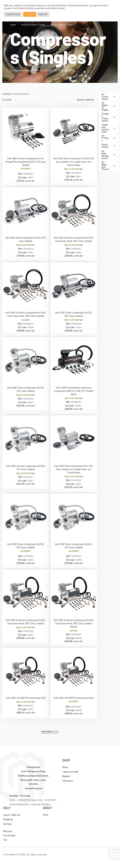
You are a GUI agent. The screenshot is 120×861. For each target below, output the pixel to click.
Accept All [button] (29, 14)
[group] (73, 360)
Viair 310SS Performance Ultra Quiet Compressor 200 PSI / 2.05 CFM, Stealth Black (73, 391)
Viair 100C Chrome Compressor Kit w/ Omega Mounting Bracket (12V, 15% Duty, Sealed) (25, 161)
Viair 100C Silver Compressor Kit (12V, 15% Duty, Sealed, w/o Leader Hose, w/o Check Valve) (73, 161)
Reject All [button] (43, 14)
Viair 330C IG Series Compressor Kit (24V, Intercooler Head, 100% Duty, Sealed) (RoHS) (73, 623)
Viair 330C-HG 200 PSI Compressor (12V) (26, 697)
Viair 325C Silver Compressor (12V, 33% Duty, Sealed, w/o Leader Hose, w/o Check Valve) (73, 469)
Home (13, 24)
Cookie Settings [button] (13, 14)
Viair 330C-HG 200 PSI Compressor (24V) (73, 697)
